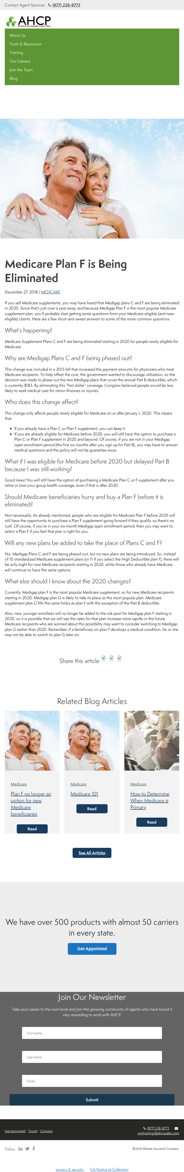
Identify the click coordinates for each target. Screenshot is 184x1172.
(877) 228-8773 (66, 5)
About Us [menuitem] (18, 35)
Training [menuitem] (16, 52)
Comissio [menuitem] (46, 1131)
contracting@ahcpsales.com (158, 1133)
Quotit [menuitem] (32, 1131)
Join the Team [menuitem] (21, 69)
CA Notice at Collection (109, 1169)
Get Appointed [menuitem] (15, 1131)
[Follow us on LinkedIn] (20, 1149)
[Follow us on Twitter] (26, 1149)
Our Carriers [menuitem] (20, 61)
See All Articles (92, 853)
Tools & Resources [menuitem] (25, 44)
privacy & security (70, 1169)
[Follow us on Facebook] (33, 1149)
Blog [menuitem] (13, 78)
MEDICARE (50, 292)
